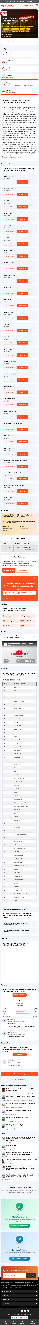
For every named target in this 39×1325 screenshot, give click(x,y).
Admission (26, 42)
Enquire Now (23, 570)
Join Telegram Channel (19, 1259)
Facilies (34, 42)
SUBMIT (31, 1275)
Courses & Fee (16, 42)
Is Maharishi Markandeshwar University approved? (16, 930)
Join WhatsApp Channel (19, 1226)
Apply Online (10, 570)
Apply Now (22, 182)
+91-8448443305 (12, 1)
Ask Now (20, 1054)
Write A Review (19, 995)
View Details (10, 182)
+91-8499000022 (27, 1)
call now (10, 593)
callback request (27, 593)
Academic (6, 42)
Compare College (20, 1074)
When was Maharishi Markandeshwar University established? (16, 924)
